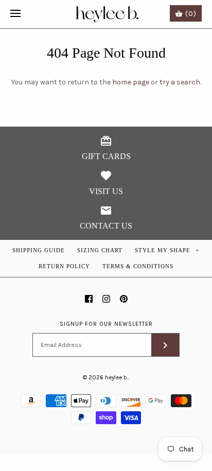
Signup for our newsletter (106, 324)
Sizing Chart (99, 250)
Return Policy (64, 266)
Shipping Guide (38, 250)
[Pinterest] (124, 299)
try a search (180, 82)
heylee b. (116, 377)
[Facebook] (89, 299)
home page (130, 82)
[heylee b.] (106, 14)
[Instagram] (106, 299)
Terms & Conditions (137, 266)
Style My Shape (167, 250)
